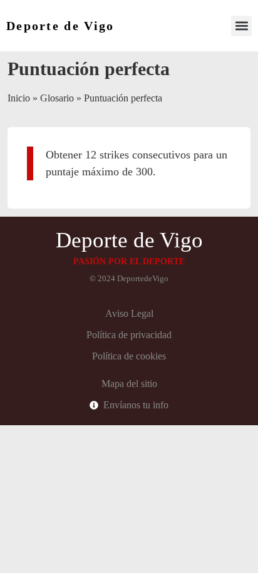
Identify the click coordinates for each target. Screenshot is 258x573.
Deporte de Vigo (60, 26)
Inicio (19, 98)
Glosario (57, 98)
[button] (241, 26)
